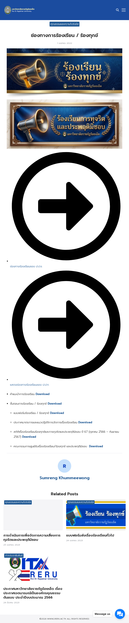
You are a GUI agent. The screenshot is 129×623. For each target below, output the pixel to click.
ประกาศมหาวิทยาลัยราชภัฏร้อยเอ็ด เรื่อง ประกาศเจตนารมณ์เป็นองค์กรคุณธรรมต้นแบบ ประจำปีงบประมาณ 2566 (32, 593)
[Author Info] (64, 472)
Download (55, 403)
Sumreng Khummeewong (65, 478)
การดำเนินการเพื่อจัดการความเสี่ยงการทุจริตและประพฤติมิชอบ (31, 537)
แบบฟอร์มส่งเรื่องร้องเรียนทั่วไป (90, 535)
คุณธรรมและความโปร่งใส (64, 24)
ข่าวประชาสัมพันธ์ (14, 555)
